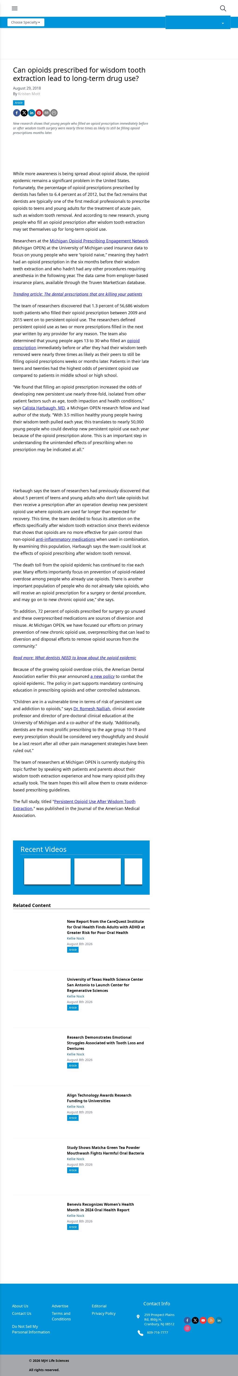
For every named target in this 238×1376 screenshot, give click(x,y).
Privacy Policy (104, 1313)
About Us (20, 1306)
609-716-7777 (157, 1332)
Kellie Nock (75, 938)
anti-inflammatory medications (65, 539)
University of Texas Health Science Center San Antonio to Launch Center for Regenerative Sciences (105, 985)
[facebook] (16, 113)
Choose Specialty (24, 22)
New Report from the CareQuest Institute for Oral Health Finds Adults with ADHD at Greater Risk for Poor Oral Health (106, 927)
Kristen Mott (29, 93)
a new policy (102, 676)
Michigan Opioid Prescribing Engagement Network (99, 241)
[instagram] (187, 1328)
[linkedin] (31, 113)
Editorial (99, 1306)
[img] (118, 8)
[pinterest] (39, 113)
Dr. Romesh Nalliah (91, 708)
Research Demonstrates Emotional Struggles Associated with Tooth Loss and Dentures (105, 1043)
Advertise (60, 1306)
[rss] (211, 1320)
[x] (195, 1320)
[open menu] (14, 8)
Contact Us (21, 1313)
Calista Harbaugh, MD (43, 408)
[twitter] (24, 113)
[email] (46, 113)
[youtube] (203, 1320)
